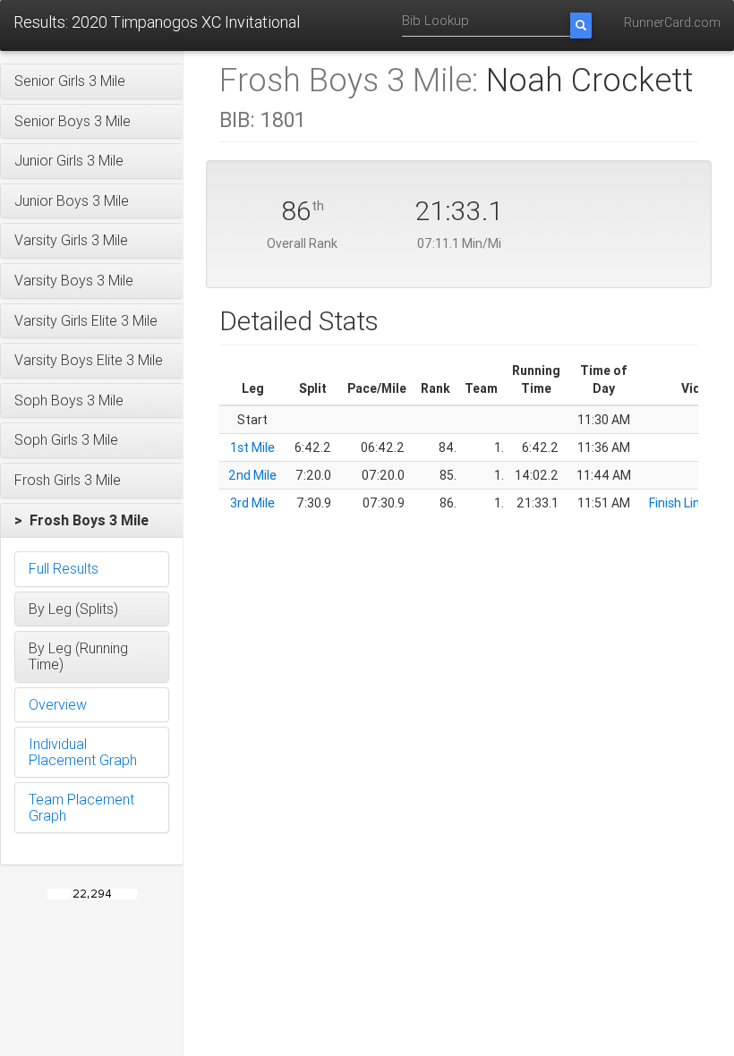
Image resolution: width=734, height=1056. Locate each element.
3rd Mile (252, 503)
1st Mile (252, 447)
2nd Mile (252, 475)
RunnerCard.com (672, 22)
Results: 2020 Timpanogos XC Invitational (156, 22)
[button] (92, 81)
